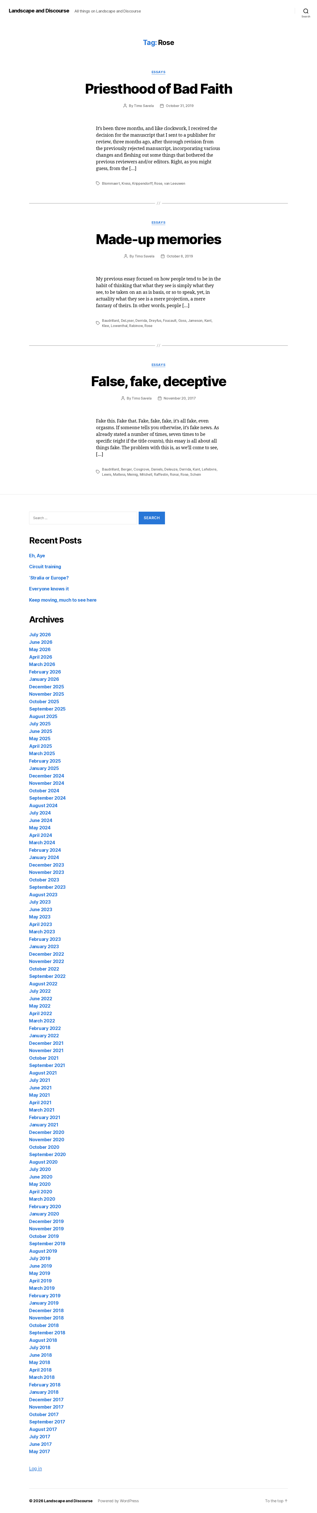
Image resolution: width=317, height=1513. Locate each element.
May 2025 (39, 738)
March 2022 (42, 1021)
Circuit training (45, 566)
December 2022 (46, 954)
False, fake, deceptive (158, 381)
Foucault (169, 320)
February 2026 (45, 672)
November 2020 (46, 1139)
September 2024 (47, 798)
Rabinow (136, 326)
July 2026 (40, 634)
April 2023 (40, 924)
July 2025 (40, 723)
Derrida (141, 320)
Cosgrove (141, 469)
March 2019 (42, 1288)
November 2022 (46, 961)
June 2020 (40, 1177)
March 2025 (42, 753)
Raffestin (161, 474)
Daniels (157, 469)
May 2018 (39, 1362)
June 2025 (40, 731)
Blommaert (111, 183)
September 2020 (47, 1154)
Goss (182, 320)
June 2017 (40, 1444)
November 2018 (46, 1318)
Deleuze (170, 469)
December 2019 (46, 1221)
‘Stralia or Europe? (49, 578)
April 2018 (40, 1370)
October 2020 (44, 1147)
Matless (119, 474)
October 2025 (44, 701)
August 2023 (43, 894)
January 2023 (44, 946)
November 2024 (46, 783)
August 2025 (43, 716)
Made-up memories (158, 239)
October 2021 (44, 1058)
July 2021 (39, 1080)
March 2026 (42, 664)
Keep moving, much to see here (63, 600)
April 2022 (40, 1013)
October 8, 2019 (180, 256)
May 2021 (39, 1095)
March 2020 (42, 1199)
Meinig (132, 474)
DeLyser (127, 320)
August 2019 (43, 1251)
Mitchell (146, 474)
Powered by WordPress (118, 1501)
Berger (126, 469)
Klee (105, 326)
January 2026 (44, 679)
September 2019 (47, 1243)
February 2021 (44, 1117)
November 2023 (46, 872)
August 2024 (43, 805)
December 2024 (46, 776)
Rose (158, 183)
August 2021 (43, 1073)
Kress (126, 183)
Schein (195, 474)
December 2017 (46, 1399)
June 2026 (40, 642)
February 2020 (45, 1206)
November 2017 (46, 1407)
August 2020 (43, 1162)
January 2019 (44, 1303)
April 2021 (40, 1102)
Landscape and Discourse (39, 10)
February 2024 (45, 850)
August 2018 (43, 1340)
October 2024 (44, 790)
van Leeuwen (174, 183)
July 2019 (39, 1258)
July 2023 (40, 902)
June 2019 (40, 1266)
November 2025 (46, 694)
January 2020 (44, 1214)
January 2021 (43, 1124)
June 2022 (40, 998)
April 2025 (40, 746)
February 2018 (45, 1385)
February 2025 (45, 761)
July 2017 (39, 1436)
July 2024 (40, 813)
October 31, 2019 (180, 106)
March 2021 (41, 1110)
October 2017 (44, 1414)
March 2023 (42, 931)
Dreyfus (155, 320)
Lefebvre (209, 469)
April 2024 (40, 835)
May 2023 (39, 917)
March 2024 (42, 842)
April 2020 (40, 1191)
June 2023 (40, 909)
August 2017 (43, 1429)
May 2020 (40, 1184)
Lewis (106, 474)
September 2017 (47, 1422)
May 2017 (39, 1451)
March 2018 (42, 1377)
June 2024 (40, 820)
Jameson (195, 320)
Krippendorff (142, 183)
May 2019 (39, 1273)
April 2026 (40, 657)
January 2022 (44, 1035)
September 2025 (47, 709)
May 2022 (39, 1006)
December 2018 (46, 1310)
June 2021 (40, 1087)
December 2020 (46, 1132)
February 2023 (45, 939)
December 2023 (46, 865)
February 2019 (45, 1295)
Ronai (174, 474)
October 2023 (44, 880)
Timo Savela (144, 106)
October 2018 (44, 1325)
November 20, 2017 (180, 398)
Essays (158, 72)
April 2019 (40, 1281)
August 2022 (43, 983)
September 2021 (47, 1065)
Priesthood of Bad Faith (158, 88)
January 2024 (44, 857)
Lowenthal (119, 326)
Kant (208, 320)
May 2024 (40, 827)
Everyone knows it (49, 589)
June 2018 (40, 1355)
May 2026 (40, 649)
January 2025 (44, 768)
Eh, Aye (37, 555)
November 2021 (46, 1050)
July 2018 (39, 1347)
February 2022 (45, 1028)
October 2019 (44, 1236)
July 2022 (40, 991)
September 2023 (47, 887)
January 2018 (44, 1392)
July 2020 (40, 1169)
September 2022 (47, 976)
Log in (35, 1468)
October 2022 (44, 969)
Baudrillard (110, 320)
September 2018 (47, 1332)
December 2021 (46, 1043)
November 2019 (46, 1228)
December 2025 (46, 686)
